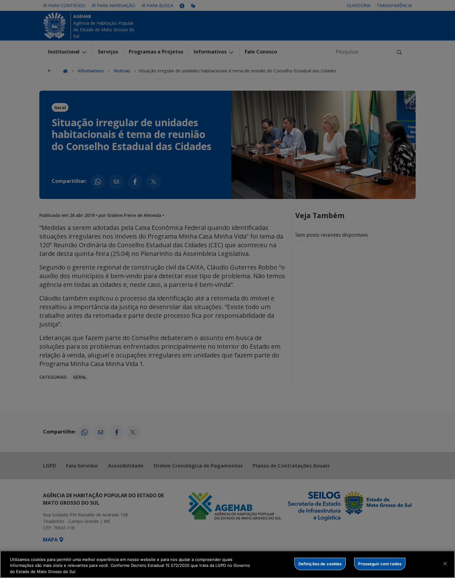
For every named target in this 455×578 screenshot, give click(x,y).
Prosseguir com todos (379, 563)
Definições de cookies (320, 563)
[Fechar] (445, 563)
